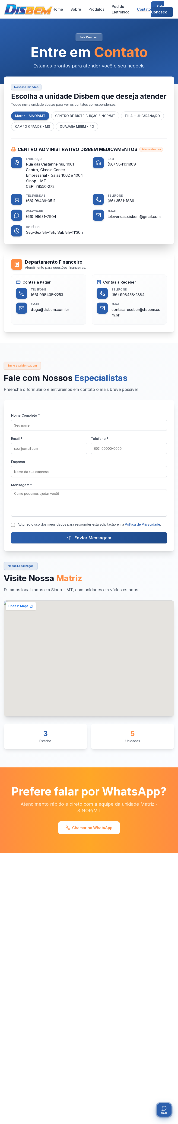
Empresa (18, 462)
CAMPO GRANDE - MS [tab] (32, 126)
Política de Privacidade (142, 524)
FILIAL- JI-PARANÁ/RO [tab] (142, 116)
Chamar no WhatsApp (92, 827)
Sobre (75, 9)
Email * (16, 439)
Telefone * (99, 439)
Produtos (96, 9)
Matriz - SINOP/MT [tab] (30, 116)
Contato (144, 9)
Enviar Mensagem (92, 537)
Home (58, 9)
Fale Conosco (159, 9)
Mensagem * (21, 485)
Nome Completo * (25, 415)
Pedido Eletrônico (121, 9)
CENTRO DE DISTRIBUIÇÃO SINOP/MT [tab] (85, 116)
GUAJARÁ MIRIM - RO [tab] (77, 126)
